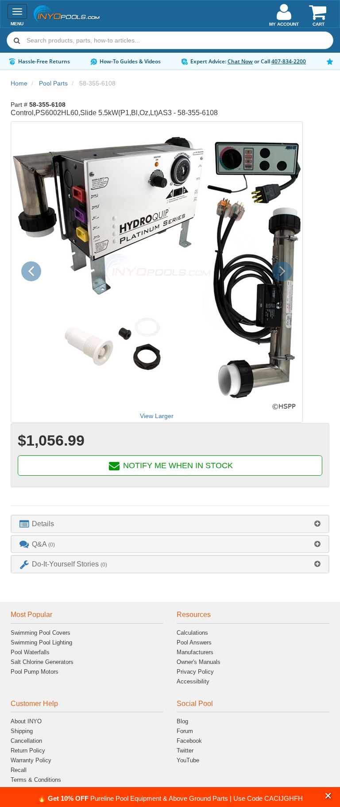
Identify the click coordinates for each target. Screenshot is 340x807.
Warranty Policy (31, 760)
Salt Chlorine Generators (42, 662)
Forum (185, 731)
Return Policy (28, 750)
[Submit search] (17, 40)
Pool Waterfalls (30, 652)
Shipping (22, 731)
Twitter (185, 750)
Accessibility (193, 681)
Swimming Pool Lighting (41, 642)
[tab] (170, 523)
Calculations (192, 632)
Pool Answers (194, 642)
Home (19, 83)
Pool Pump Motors (34, 671)
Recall (19, 770)
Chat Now (240, 61)
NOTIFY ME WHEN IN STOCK (177, 465)
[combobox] (170, 40)
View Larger (157, 415)
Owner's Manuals (198, 662)
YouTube (188, 760)
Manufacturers (195, 652)
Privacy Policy (195, 671)
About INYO (26, 721)
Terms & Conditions (36, 779)
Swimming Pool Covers (40, 632)
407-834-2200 (288, 61)
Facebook (189, 740)
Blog (182, 721)
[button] (328, 795)
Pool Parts (53, 83)
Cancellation (26, 740)
